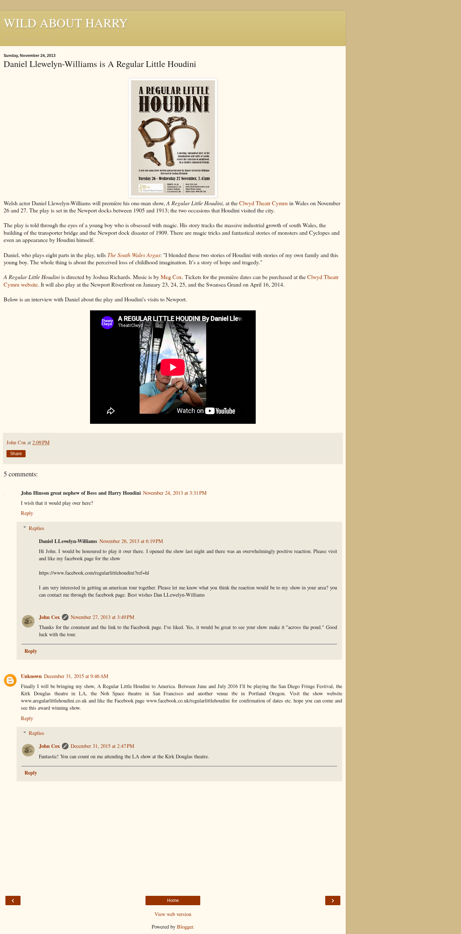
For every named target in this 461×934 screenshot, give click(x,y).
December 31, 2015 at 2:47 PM (102, 745)
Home (173, 900)
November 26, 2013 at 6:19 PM (131, 541)
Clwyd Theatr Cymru (263, 203)
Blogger (185, 926)
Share (16, 453)
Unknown (31, 676)
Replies (36, 528)
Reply (27, 512)
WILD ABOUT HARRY (66, 22)
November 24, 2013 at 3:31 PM (175, 492)
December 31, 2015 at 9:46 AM (76, 676)
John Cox (49, 617)
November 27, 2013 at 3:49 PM (102, 617)
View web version (173, 914)
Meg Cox (171, 276)
